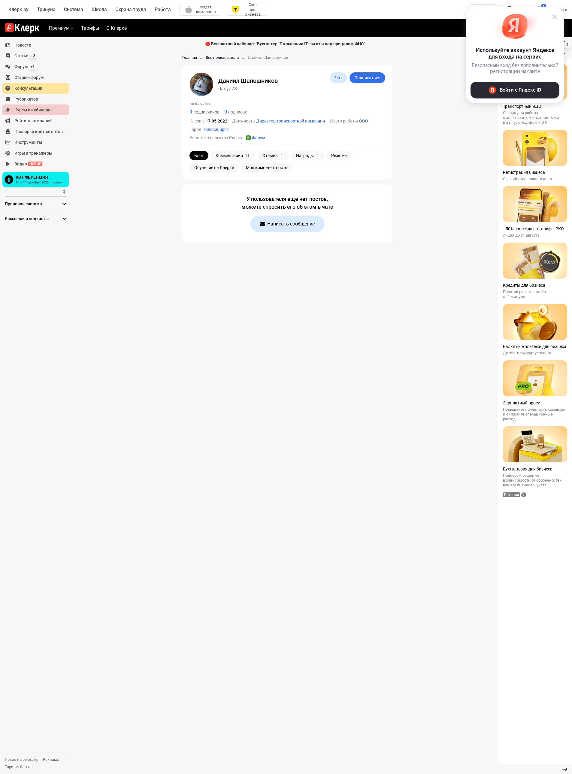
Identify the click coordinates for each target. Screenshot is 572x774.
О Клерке (116, 28)
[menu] (38, 114)
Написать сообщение (291, 224)
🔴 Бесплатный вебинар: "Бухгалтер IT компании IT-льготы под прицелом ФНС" (285, 43)
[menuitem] (35, 45)
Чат (338, 77)
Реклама (51, 759)
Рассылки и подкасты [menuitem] (27, 218)
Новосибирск (215, 129)
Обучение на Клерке (214, 167)
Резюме (339, 155)
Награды (307, 155)
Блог (199, 155)
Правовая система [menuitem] (23, 203)
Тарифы (90, 28)
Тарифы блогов (18, 766)
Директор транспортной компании (290, 121)
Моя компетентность (266, 167)
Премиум (59, 28)
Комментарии (232, 155)
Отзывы (272, 155)
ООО (363, 121)
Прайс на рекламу (21, 759)
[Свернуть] (564, 769)
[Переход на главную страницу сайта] (22, 28)
